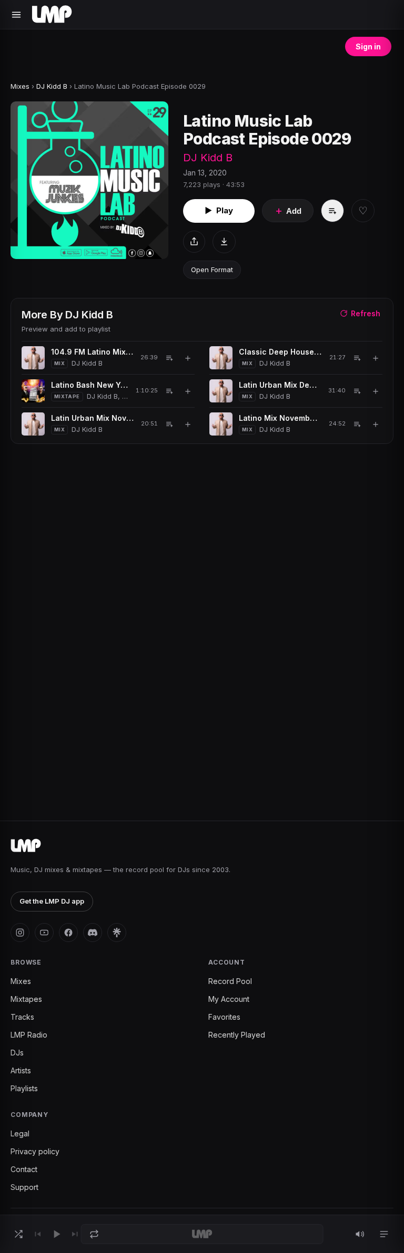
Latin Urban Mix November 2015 (92, 417)
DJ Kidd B (51, 86)
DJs (17, 1052)
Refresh (365, 313)
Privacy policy (35, 1151)
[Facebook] (68, 932)
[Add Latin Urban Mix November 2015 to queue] (169, 424)
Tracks (22, 1016)
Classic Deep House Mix (280, 351)
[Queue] (384, 1234)
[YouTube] (44, 932)
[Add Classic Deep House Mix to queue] (357, 357)
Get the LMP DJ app (51, 901)
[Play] (56, 1234)
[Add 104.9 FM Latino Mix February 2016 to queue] (169, 357)
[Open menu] (16, 15)
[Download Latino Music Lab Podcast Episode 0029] (224, 241)
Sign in (368, 46)
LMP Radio (29, 1034)
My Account (228, 999)
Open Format (212, 269)
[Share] (194, 242)
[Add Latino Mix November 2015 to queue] (357, 424)
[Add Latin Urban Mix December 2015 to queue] (357, 391)
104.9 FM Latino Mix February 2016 (92, 351)
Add (287, 210)
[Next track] (75, 1234)
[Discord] (92, 932)
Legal (20, 1133)
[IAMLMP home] (26, 846)
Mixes (20, 86)
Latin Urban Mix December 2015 (280, 384)
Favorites (224, 1016)
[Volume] (359, 1234)
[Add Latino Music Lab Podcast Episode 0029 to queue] (332, 210)
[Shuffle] (18, 1234)
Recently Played (236, 1034)
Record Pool (230, 981)
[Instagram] (20, 932)
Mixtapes (26, 999)
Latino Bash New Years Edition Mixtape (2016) (89, 384)
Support (24, 1187)
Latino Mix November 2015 (280, 417)
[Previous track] (37, 1234)
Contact (24, 1169)
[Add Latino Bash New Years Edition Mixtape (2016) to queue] (169, 391)
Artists (21, 1070)
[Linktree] (116, 932)
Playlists (24, 1088)
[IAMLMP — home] (52, 14)
